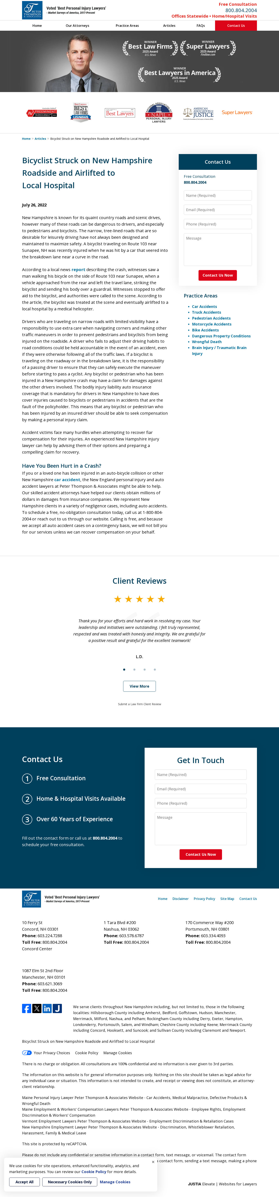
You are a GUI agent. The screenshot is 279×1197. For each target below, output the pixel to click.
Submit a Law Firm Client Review (139, 704)
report (78, 269)
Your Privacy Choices (52, 1052)
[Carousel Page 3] (145, 669)
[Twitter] (36, 1008)
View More (139, 686)
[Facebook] (26, 1008)
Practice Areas (127, 25)
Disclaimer (181, 898)
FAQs (201, 25)
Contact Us (236, 25)
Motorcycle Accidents (211, 324)
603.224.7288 (50, 935)
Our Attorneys (77, 25)
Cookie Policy (86, 1052)
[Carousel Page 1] (124, 669)
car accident (67, 479)
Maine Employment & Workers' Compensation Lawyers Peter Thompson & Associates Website (105, 1109)
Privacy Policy (204, 898)
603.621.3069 (50, 983)
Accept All (24, 1181)
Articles (169, 25)
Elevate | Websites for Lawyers (222, 1183)
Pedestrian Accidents (211, 318)
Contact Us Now (218, 275)
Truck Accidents (206, 312)
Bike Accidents (205, 330)
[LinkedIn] (47, 1008)
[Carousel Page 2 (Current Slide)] (134, 669)
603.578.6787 (131, 935)
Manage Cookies (117, 1052)
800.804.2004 (241, 10)
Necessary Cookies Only (70, 1181)
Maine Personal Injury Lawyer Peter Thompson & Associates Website (83, 1097)
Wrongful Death (207, 341)
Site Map (227, 898)
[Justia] (57, 1008)
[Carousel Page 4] (155, 669)
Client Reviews (140, 580)
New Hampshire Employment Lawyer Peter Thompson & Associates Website (89, 1127)
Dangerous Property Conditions (221, 335)
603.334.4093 (213, 935)
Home (37, 25)
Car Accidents (204, 306)
